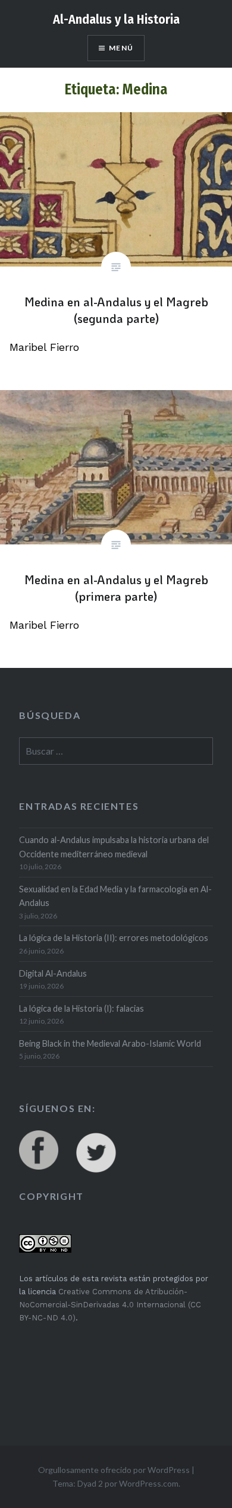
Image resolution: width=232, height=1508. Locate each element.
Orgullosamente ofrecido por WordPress (114, 1470)
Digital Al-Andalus (53, 973)
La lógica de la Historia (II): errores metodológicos (113, 938)
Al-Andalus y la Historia (116, 19)
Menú (121, 47)
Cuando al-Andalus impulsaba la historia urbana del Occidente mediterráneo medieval (114, 846)
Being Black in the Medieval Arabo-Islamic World (110, 1043)
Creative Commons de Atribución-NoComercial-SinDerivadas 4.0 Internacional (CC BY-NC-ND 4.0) (110, 1304)
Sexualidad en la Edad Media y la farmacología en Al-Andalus (115, 896)
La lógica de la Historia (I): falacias (81, 1008)
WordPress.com (148, 1483)
